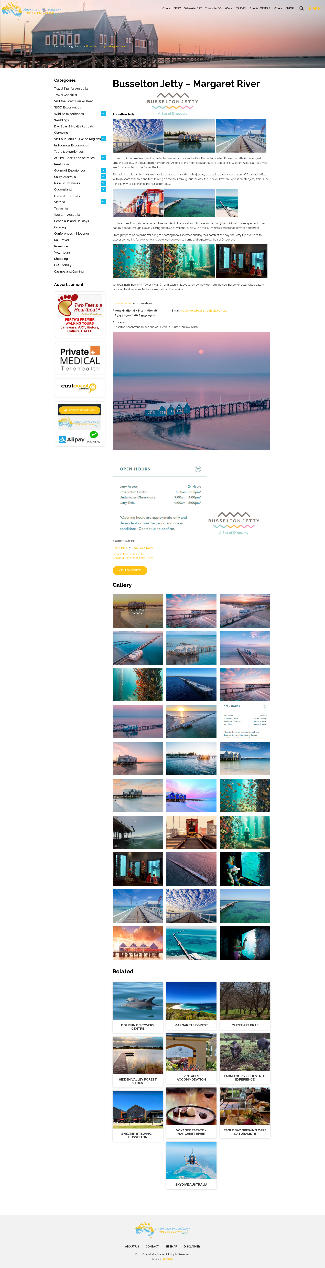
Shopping (61, 259)
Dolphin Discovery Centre (129, 554)
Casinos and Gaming (69, 271)
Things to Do (74, 46)
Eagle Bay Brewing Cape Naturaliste (245, 1131)
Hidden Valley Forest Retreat (138, 1080)
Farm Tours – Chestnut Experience (245, 1077)
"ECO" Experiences (67, 107)
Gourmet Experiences (70, 170)
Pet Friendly (62, 265)
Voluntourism (63, 252)
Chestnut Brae (245, 1025)
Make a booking (123, 303)
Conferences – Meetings (72, 233)
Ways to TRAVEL (235, 8)
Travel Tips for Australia (71, 88)
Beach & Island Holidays (71, 221)
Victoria (59, 202)
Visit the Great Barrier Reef (73, 101)
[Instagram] (320, 8)
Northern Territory (67, 195)
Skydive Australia (191, 1184)
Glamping (61, 132)
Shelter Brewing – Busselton (137, 1135)
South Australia (65, 177)
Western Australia (67, 214)
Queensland (63, 189)
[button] (301, 8)
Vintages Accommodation (191, 1077)
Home (58, 46)
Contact (152, 1246)
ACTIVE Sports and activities (74, 158)
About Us (132, 1246)
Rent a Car (61, 164)
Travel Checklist (65, 95)
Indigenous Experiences (71, 145)
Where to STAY (171, 8)
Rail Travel (61, 240)
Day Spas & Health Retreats (74, 126)
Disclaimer (192, 1246)
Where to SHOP (284, 8)
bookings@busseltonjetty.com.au (204, 310)
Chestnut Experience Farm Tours (133, 558)
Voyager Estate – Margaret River (191, 1131)
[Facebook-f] (310, 8)
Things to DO (213, 8)
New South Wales (67, 183)
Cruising (60, 227)
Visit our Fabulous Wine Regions (77, 139)
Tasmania (61, 208)
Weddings (61, 120)
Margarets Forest (191, 1025)
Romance (61, 246)
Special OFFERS (260, 8)
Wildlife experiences (69, 114)
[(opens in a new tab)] (80, 314)
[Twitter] (315, 8)
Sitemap (171, 1246)
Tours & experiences (69, 151)
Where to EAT (193, 8)
